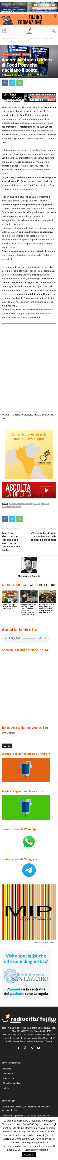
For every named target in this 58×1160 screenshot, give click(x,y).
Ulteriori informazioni (36, 1149)
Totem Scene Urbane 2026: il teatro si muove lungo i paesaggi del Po (26, 1108)
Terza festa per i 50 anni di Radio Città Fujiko (9, 606)
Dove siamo (7, 1073)
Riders (6, 507)
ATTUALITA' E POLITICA (17, 39)
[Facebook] (5, 83)
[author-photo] (29, 565)
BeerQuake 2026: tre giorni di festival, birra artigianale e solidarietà (46, 608)
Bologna (14, 504)
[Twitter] (12, 83)
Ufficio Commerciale (11, 1083)
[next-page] (31, 619)
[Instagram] (26, 1048)
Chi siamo (6, 1069)
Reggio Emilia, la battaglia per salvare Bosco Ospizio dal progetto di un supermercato (28, 609)
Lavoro (45, 504)
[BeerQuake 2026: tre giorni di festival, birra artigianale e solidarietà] (47, 596)
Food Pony (24, 504)
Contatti (5, 1088)
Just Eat (35, 504)
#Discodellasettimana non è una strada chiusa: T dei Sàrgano (43, 536)
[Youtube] (39, 1048)
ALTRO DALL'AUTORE (43, 585)
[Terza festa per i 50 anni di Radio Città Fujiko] (10, 596)
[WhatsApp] (19, 83)
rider (38, 107)
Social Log (15, 507)
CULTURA (6, 602)
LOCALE (26, 54)
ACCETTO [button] (29, 1155)
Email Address (8, 733)
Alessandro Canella (13, 75)
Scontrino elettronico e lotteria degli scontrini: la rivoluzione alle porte (11, 541)
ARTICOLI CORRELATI (15, 585)
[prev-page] (27, 619)
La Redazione (8, 1078)
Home (4, 39)
